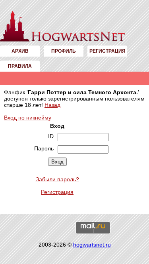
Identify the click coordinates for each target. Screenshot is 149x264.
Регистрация (57, 192)
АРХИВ (20, 51)
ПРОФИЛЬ (63, 51)
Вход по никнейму (27, 117)
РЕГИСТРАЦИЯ (107, 51)
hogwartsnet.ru (92, 244)
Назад (52, 105)
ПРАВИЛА (20, 66)
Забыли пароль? (57, 179)
